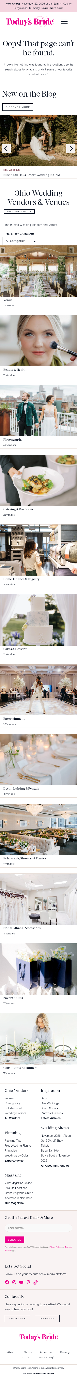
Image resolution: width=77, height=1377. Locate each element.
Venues (9, 1098)
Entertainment (14, 719)
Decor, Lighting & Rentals (21, 788)
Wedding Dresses (15, 1113)
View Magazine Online (18, 1183)
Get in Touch (17, 1318)
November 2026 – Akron (56, 1136)
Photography (12, 439)
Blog (44, 1098)
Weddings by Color (16, 1155)
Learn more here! (52, 8)
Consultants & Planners (20, 1068)
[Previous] (6, 148)
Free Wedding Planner (18, 1145)
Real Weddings (11, 169)
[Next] (70, 148)
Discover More (18, 106)
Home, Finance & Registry (21, 579)
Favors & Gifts (13, 998)
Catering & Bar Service (19, 509)
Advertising (47, 1318)
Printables (11, 1150)
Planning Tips (13, 1140)
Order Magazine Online (19, 1193)
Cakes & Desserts (15, 649)
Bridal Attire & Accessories (22, 928)
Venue (7, 300)
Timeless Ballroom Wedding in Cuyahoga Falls (36, 175)
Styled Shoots (49, 1108)
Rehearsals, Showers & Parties (24, 858)
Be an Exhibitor (50, 1150)
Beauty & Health (14, 370)
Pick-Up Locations (16, 1188)
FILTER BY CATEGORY (20, 233)
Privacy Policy (55, 1247)
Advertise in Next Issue (18, 1198)
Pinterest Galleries (52, 1113)
